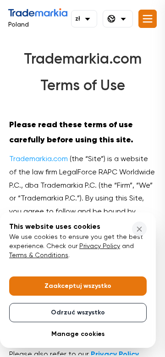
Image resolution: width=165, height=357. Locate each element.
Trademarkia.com (38, 159)
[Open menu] (147, 19)
